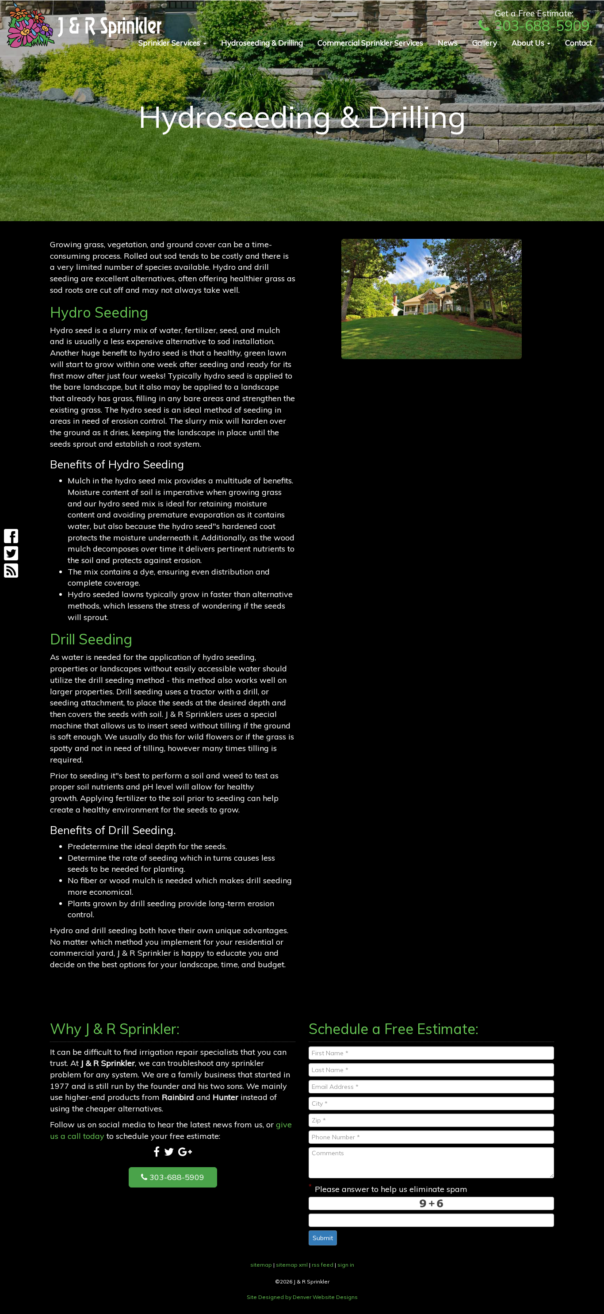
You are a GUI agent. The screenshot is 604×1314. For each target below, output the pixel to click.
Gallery (484, 42)
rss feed (322, 1264)
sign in (345, 1264)
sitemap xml (292, 1264)
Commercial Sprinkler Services (370, 42)
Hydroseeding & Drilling (262, 42)
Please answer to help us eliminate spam (388, 1188)
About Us (529, 42)
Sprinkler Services (170, 42)
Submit (323, 1238)
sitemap (261, 1264)
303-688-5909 (541, 25)
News (448, 42)
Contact (578, 42)
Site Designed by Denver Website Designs (302, 1297)
